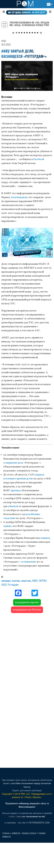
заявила (45, 538)
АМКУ (35, 581)
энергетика (26, 581)
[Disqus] (27, 651)
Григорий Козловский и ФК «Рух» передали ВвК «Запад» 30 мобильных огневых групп (29, 24)
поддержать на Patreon (27, 610)
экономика (6, 581)
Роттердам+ (13, 585)
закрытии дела (14, 463)
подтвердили (19, 197)
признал (16, 490)
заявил (7, 526)
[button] (13, 33)
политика (16, 581)
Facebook (38, 159)
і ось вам (30, 816)
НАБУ (4, 585)
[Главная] (25, 3)
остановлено (28, 562)
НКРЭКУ (43, 581)
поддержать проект (27, 602)
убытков (13, 506)
